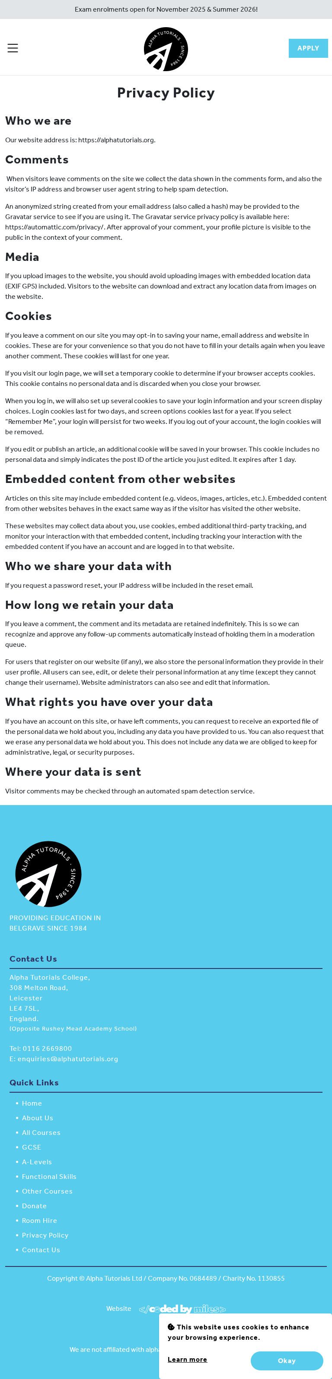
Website (119, 1308)
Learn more (188, 1359)
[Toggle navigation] (13, 48)
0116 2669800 (47, 1048)
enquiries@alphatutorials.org (68, 1059)
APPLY (308, 48)
